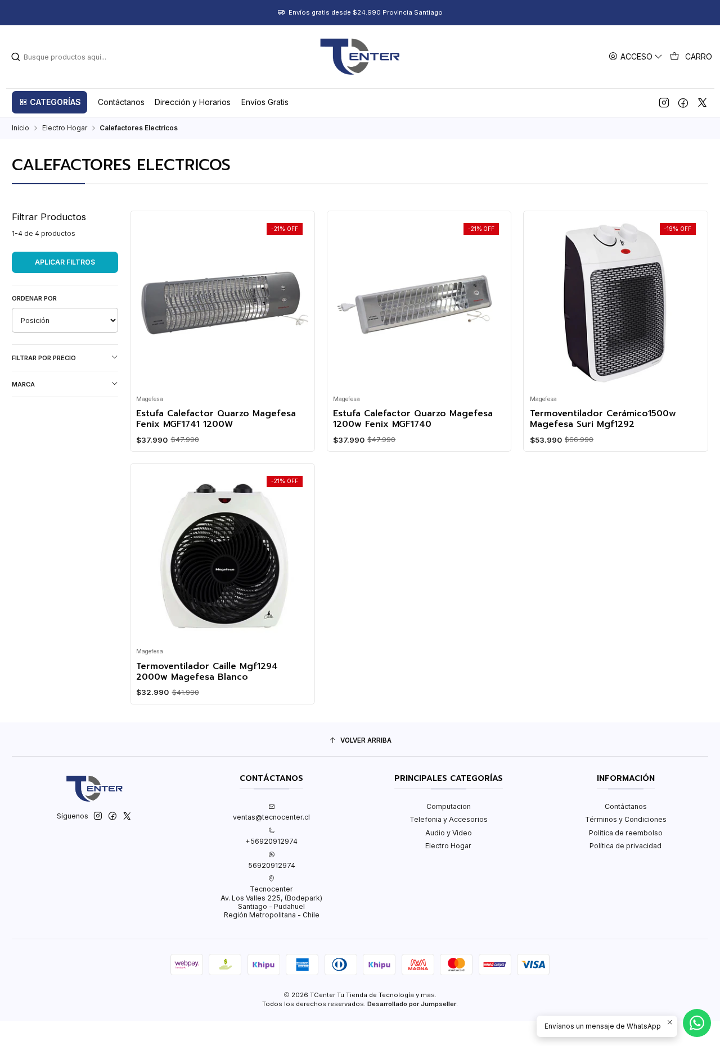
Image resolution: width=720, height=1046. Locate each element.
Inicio (20, 128)
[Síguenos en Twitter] (702, 102)
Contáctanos (626, 806)
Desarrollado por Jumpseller (411, 1004)
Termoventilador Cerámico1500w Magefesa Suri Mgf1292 (603, 419)
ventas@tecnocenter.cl (271, 817)
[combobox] (68, 57)
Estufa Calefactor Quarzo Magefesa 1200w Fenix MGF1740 (413, 419)
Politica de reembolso (626, 833)
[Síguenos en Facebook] (683, 102)
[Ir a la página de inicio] (360, 56)
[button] (49, 102)
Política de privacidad (626, 846)
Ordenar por (34, 298)
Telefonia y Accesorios (449, 819)
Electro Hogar (64, 128)
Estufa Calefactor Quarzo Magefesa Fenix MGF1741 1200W (216, 419)
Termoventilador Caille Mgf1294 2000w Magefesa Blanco (207, 672)
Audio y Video (448, 833)
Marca (23, 384)
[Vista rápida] (148, 300)
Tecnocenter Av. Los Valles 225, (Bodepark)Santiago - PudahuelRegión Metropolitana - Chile (271, 902)
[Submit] (15, 57)
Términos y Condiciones (626, 819)
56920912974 (271, 865)
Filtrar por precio (44, 358)
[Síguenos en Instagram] (664, 102)
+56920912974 (271, 841)
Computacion (448, 806)
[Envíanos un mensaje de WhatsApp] (697, 1023)
